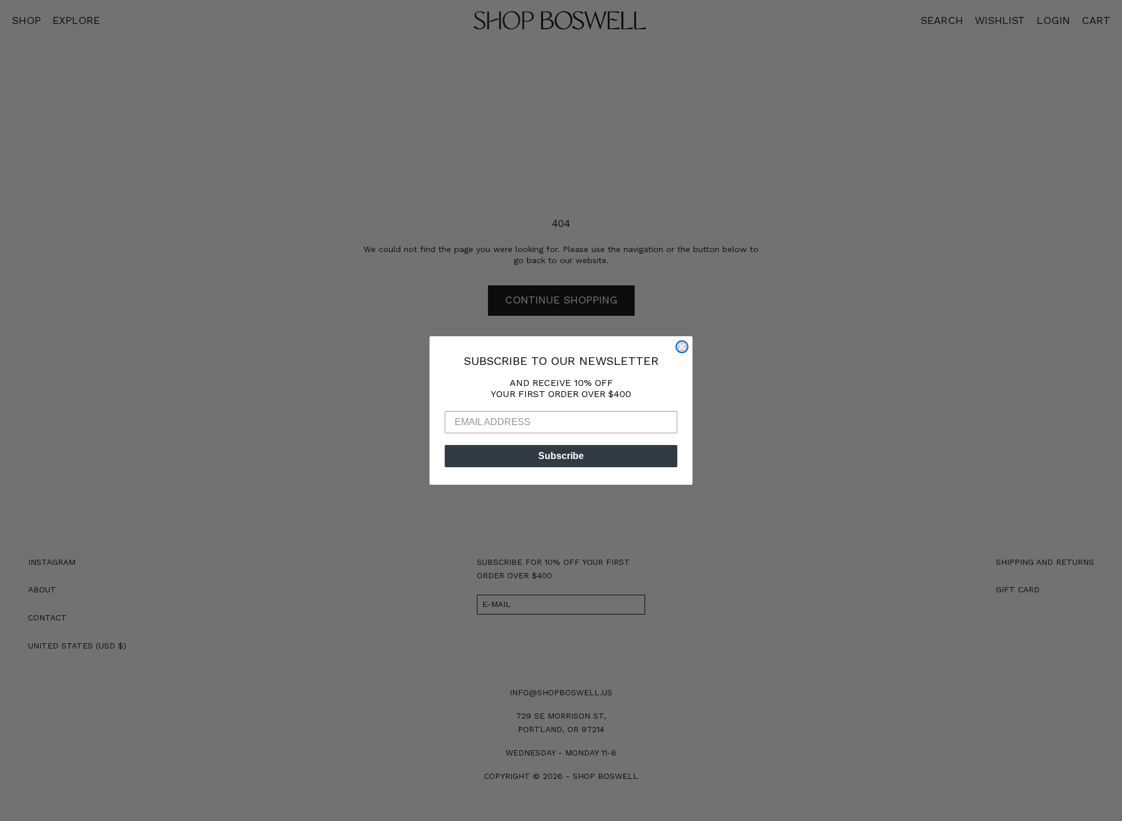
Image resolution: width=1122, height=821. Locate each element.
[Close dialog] (682, 347)
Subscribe (561, 456)
